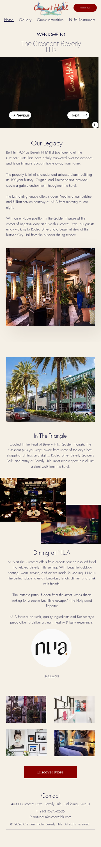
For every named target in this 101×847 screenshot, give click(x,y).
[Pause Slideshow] (95, 125)
